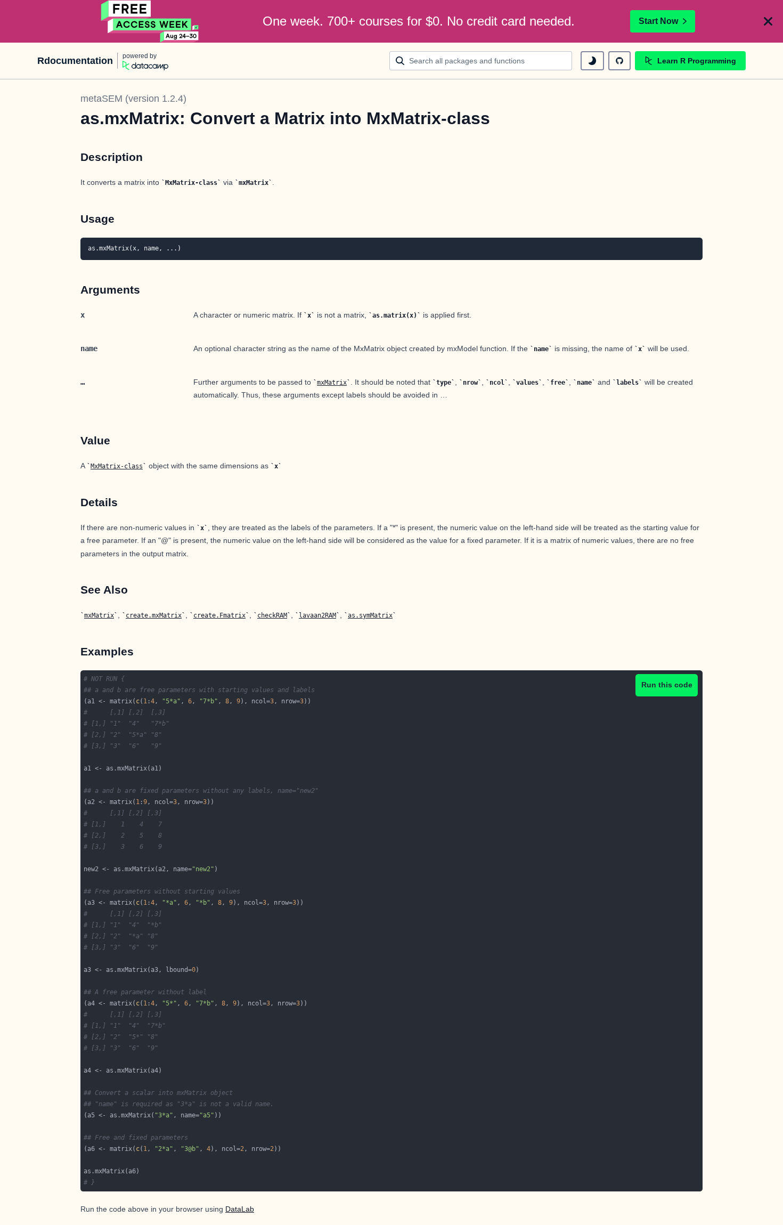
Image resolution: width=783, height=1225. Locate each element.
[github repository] (619, 60)
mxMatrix (332, 382)
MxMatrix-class (117, 466)
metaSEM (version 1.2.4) (133, 98)
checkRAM (272, 615)
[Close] (768, 21)
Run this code (666, 684)
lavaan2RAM (317, 615)
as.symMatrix (370, 615)
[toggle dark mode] (592, 60)
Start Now (658, 21)
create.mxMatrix (154, 615)
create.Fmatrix (219, 615)
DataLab (239, 1209)
